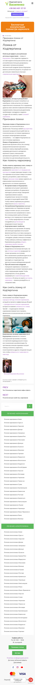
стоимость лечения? (21, 11)
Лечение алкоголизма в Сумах (13, 597)
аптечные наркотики (14, 251)
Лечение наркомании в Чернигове (14, 477)
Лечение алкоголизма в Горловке (14, 631)
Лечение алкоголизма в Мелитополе (15, 621)
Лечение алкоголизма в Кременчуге (15, 576)
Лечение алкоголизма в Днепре (13, 542)
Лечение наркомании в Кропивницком (15, 488)
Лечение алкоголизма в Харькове (14, 539)
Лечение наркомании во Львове (13, 505)
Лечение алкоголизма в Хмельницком (15, 583)
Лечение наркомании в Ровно (13, 515)
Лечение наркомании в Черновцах (14, 508)
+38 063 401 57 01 (17, 8)
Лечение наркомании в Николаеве (14, 440)
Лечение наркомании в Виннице (13, 518)
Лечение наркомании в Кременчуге (14, 498)
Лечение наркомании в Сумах (13, 484)
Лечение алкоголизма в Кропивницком (15, 611)
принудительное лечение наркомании (16, 304)
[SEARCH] (29, 406)
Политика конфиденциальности (17, 658)
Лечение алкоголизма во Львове (14, 569)
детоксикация (19, 222)
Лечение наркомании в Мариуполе (14, 457)
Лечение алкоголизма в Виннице (14, 566)
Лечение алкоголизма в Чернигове (14, 600)
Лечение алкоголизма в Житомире (14, 607)
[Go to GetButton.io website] (31, 683)
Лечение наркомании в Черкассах (14, 481)
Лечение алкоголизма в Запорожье (14, 545)
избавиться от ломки (23, 306)
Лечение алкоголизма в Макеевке (14, 628)
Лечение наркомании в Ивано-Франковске (17, 512)
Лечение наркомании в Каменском (14, 491)
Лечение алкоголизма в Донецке (14, 549)
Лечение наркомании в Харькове (14, 426)
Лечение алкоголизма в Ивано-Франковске (17, 590)
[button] (17, 14)
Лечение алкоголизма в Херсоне (14, 593)
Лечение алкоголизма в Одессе (13, 535)
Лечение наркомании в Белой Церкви (15, 467)
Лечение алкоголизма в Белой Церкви (15, 617)
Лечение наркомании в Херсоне (13, 470)
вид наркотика (27, 128)
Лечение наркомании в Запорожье (14, 433)
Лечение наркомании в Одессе (13, 422)
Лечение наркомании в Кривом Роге (15, 436)
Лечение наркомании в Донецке (13, 443)
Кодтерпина (7, 58)
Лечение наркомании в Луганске (14, 446)
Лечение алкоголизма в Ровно (13, 587)
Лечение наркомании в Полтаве (13, 494)
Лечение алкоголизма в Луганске (14, 552)
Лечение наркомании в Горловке (14, 453)
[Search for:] (15, 406)
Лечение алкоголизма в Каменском (14, 614)
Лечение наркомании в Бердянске (14, 464)
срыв (6, 219)
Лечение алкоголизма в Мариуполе (15, 559)
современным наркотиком (11, 74)
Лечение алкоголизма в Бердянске (14, 624)
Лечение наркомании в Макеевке (14, 450)
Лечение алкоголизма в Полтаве (14, 573)
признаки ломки (13, 179)
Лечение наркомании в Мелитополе (15, 460)
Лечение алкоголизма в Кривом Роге (15, 556)
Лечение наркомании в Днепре (13, 429)
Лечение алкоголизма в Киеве (13, 532)
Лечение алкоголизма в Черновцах (14, 580)
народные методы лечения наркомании (16, 300)
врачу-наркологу (19, 203)
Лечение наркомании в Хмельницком (15, 501)
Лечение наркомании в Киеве (13, 419)
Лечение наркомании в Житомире (14, 474)
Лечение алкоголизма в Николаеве (14, 563)
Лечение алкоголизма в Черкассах (14, 604)
